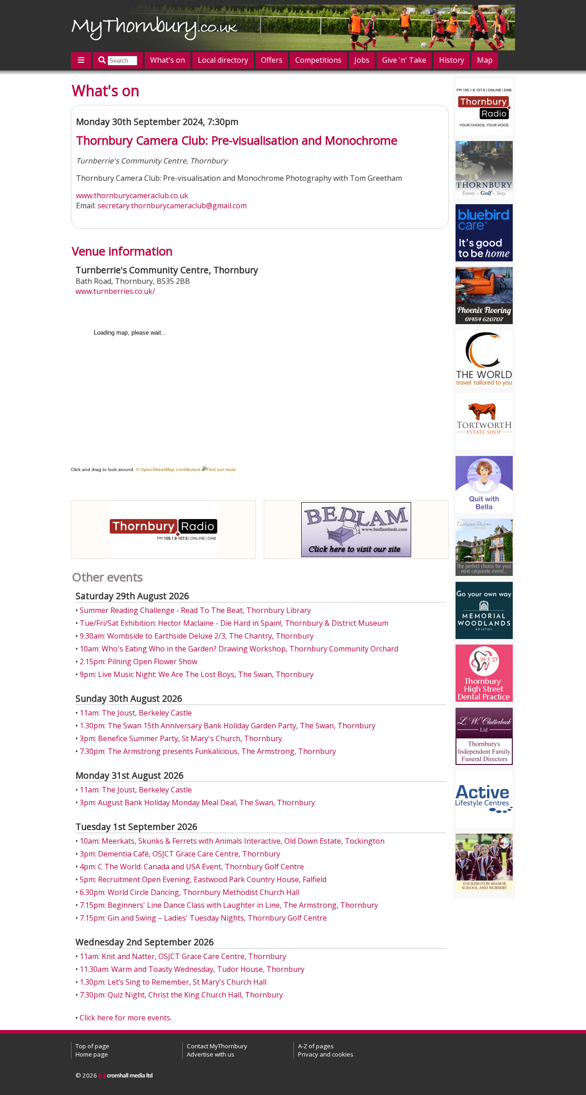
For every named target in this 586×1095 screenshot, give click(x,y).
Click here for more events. (126, 1018)
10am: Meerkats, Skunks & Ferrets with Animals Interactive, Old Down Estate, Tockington (232, 841)
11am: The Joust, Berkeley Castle (136, 713)
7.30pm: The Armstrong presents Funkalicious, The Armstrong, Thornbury (208, 751)
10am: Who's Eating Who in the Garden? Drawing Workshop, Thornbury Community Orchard (239, 649)
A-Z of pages (316, 1046)
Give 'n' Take (404, 60)
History (451, 60)
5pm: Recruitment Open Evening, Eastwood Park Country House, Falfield (203, 879)
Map (485, 60)
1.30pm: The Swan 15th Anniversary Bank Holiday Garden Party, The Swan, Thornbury (227, 726)
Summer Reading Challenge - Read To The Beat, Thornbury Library (195, 610)
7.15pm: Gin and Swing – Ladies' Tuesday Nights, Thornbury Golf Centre (203, 918)
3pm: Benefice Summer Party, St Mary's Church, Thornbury (181, 738)
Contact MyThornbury (217, 1046)
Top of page (92, 1046)
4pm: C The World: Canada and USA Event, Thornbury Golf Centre (192, 867)
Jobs (361, 60)
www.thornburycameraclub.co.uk (132, 195)
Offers (271, 60)
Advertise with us (210, 1054)
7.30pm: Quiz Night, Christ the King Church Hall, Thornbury (181, 995)
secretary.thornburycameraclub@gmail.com (172, 206)
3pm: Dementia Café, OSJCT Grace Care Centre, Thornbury (180, 854)
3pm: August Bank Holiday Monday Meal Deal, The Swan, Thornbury (197, 802)
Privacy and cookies (325, 1054)
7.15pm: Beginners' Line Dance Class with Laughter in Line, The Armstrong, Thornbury (229, 905)
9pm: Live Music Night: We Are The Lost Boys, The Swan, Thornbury (197, 674)
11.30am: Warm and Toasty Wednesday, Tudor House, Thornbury (192, 969)
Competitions (318, 60)
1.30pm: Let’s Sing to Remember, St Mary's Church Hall (173, 982)
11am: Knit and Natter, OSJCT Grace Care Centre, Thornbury (183, 956)
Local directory (223, 60)
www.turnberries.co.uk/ (115, 291)
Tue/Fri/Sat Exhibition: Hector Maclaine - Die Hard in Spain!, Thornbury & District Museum (234, 623)
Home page (92, 1054)
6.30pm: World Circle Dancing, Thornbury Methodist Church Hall (189, 892)
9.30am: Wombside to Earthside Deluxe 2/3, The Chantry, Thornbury (197, 636)
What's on (167, 60)
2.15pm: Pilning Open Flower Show (138, 661)
